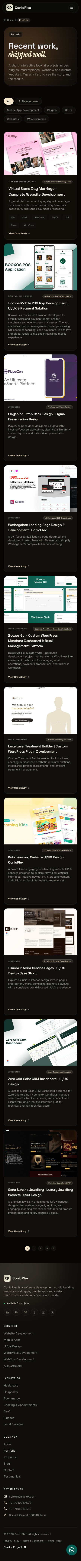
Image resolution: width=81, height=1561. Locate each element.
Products (10, 1457)
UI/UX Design (13, 1346)
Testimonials (12, 1476)
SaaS (7, 1411)
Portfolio (9, 1450)
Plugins (52, 110)
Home (10, 20)
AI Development (29, 101)
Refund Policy (54, 1540)
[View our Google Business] (16, 1312)
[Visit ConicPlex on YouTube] (25, 1312)
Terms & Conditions (33, 1540)
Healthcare (11, 1385)
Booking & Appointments (20, 1405)
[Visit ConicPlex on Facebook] (34, 1312)
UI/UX (68, 110)
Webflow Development (19, 1359)
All (8, 101)
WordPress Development (20, 1352)
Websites (13, 119)
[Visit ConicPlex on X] (52, 1312)
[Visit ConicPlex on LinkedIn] (7, 1312)
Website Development (18, 1333)
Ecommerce (12, 1398)
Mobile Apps (12, 1340)
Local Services (14, 1424)
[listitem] (40, 297)
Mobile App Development (23, 110)
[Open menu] (71, 7)
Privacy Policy (11, 1540)
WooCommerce (36, 119)
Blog (7, 1463)
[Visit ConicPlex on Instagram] (43, 1312)
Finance (9, 1418)
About (8, 1444)
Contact (9, 1470)
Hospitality (11, 1392)
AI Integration (13, 1365)
